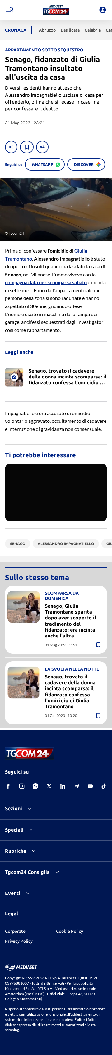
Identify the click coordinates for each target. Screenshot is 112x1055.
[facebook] (8, 786)
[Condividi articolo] (11, 147)
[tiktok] (104, 786)
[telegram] (76, 786)
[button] (56, 10)
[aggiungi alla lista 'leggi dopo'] (27, 147)
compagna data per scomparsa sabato (46, 282)
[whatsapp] (35, 786)
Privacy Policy (19, 941)
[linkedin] (63, 786)
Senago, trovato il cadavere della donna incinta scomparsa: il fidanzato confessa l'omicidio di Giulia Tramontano (70, 691)
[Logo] (56, 10)
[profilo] (102, 10)
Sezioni (13, 808)
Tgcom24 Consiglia (27, 872)
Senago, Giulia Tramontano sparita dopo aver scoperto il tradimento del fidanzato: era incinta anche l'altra (70, 620)
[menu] (9, 10)
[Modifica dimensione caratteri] (42, 147)
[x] (49, 786)
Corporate (15, 931)
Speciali (14, 830)
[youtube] (90, 786)
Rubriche (15, 851)
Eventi (12, 893)
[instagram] (22, 786)
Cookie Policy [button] (69, 931)
